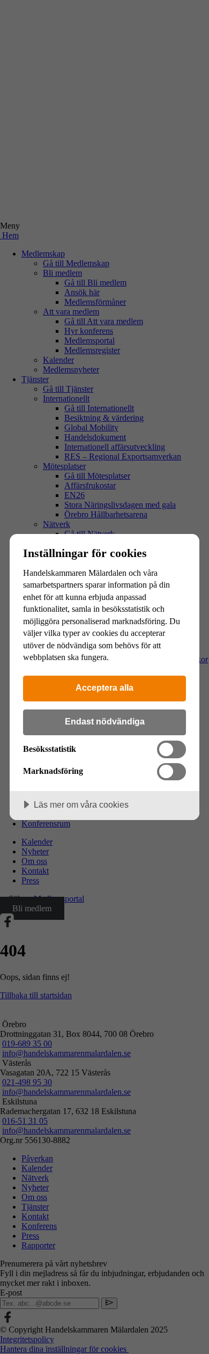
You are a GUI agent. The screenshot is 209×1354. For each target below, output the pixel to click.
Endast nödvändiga (105, 721)
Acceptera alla (104, 687)
